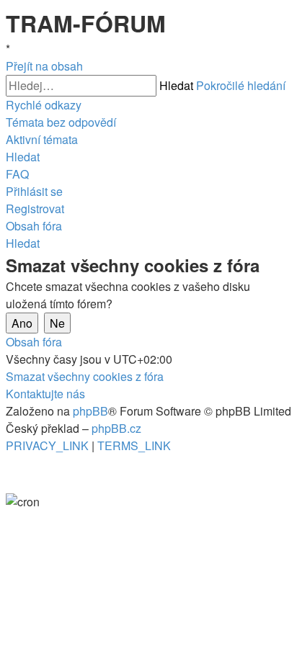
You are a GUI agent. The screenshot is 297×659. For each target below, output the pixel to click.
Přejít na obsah (44, 66)
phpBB (90, 411)
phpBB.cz (116, 428)
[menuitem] (61, 122)
